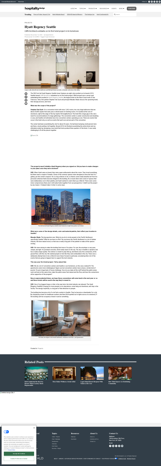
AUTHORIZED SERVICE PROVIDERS (73, 458)
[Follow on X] (154, 2)
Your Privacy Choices (108, 458)
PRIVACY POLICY (131, 458)
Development (55, 441)
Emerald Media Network (9, 1)
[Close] (34, 428)
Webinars (73, 436)
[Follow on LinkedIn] (152, 2)
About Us (92, 436)
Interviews (54, 443)
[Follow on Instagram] (157, 2)
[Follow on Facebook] (149, 2)
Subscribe (131, 8)
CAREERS (61, 458)
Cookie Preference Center (18, 458)
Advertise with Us (94, 439)
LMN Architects (45, 95)
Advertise (21, 1)
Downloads (73, 439)
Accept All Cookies (19, 453)
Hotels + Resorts (56, 436)
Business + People (56, 448)
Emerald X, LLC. (123, 456)
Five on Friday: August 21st (42, 14)
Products (92, 8)
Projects (28, 23)
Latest (73, 8)
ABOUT (56, 458)
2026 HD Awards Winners (74, 14)
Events (114, 8)
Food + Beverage (56, 439)
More (121, 8)
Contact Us (92, 441)
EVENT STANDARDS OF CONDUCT (92, 458)
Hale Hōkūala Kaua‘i (58, 14)
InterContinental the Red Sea (105, 14)
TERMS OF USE (122, 458)
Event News (55, 446)
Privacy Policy (11, 449)
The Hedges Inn (89, 14)
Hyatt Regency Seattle (56, 97)
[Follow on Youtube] (160, 2)
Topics (81, 8)
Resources (103, 8)
